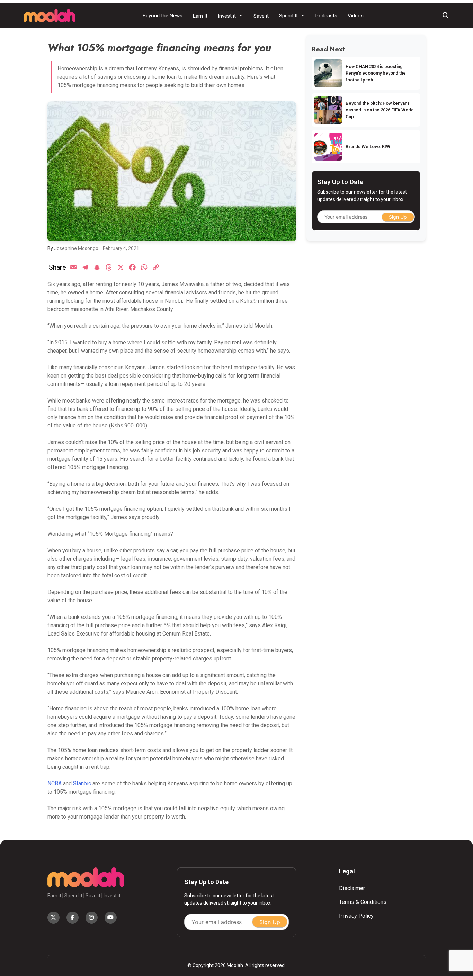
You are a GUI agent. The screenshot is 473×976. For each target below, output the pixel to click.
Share (57, 267)
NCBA (54, 783)
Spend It (288, 15)
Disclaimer (352, 888)
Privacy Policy (356, 916)
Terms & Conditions (362, 902)
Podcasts (326, 15)
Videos (356, 15)
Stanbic (82, 783)
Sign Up (398, 217)
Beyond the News (162, 15)
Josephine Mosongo (76, 248)
